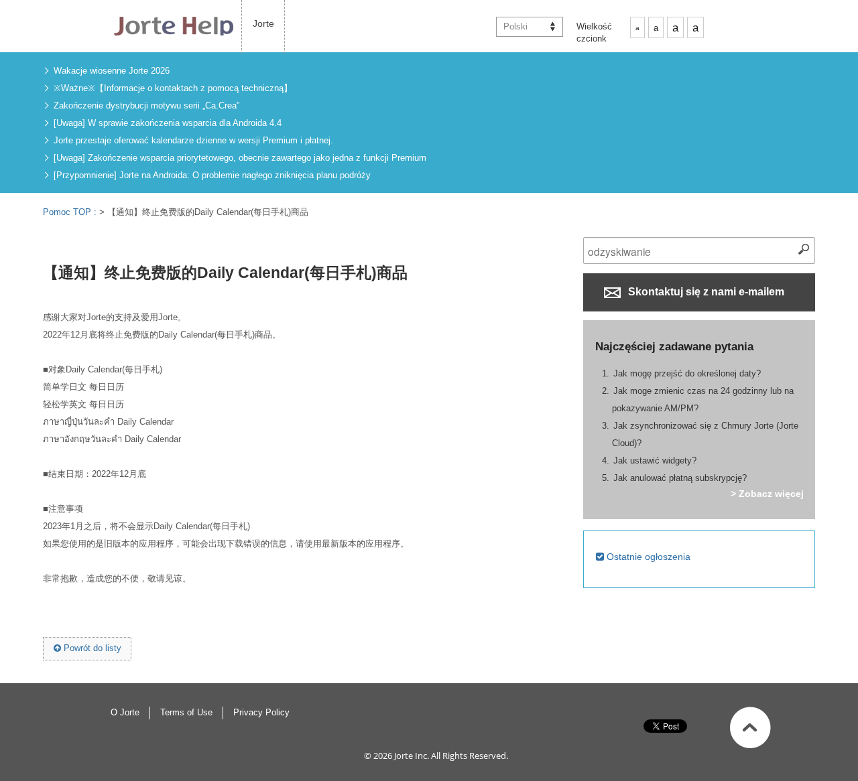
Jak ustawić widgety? (654, 460)
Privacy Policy (261, 712)
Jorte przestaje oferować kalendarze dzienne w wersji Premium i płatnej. (193, 140)
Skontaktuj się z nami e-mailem (704, 291)
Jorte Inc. (411, 756)
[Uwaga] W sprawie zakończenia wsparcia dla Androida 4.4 (168, 123)
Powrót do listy (91, 648)
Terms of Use (186, 712)
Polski (515, 26)
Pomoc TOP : (71, 212)
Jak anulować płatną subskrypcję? (680, 478)
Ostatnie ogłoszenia (647, 556)
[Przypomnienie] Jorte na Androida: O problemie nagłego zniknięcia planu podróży (212, 175)
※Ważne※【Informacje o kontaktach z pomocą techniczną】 (173, 88)
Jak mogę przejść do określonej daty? (687, 373)
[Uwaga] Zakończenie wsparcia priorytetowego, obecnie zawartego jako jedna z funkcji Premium (240, 158)
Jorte (263, 23)
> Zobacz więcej (767, 493)
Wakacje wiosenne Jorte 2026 (112, 71)
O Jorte (125, 712)
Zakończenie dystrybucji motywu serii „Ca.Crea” (146, 105)
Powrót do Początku (750, 727)
